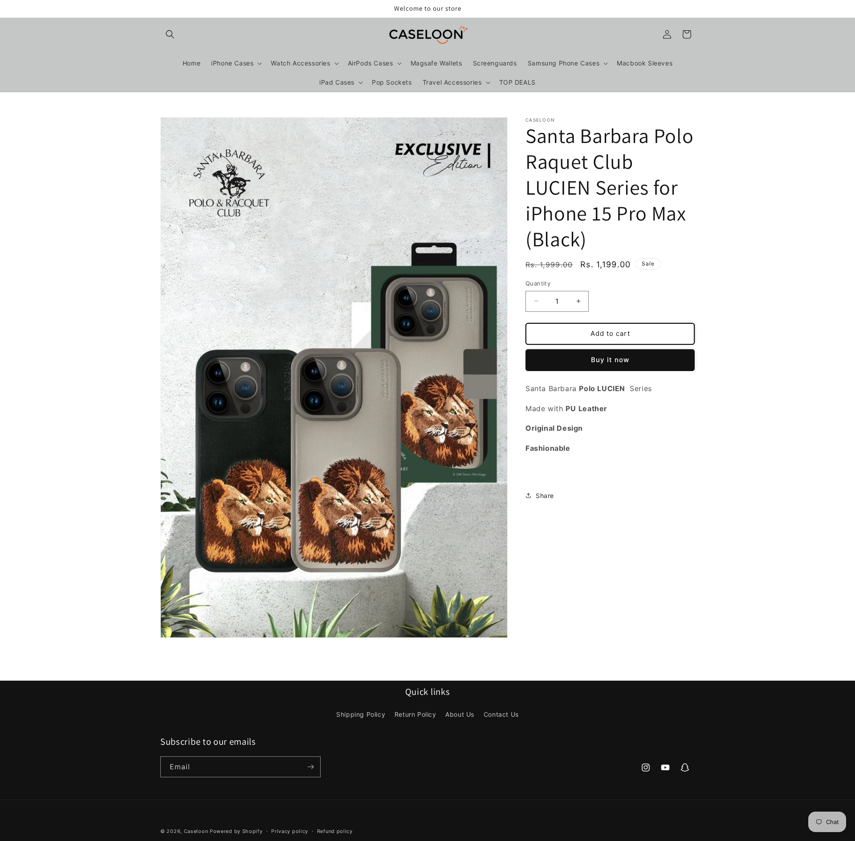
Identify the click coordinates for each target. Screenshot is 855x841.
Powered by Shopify (236, 831)
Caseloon (196, 831)
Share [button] (545, 495)
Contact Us (501, 715)
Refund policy (335, 831)
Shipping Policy (360, 715)
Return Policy (415, 715)
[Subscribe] (310, 766)
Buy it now (610, 359)
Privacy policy (289, 831)
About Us (459, 715)
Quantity (537, 283)
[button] (170, 34)
